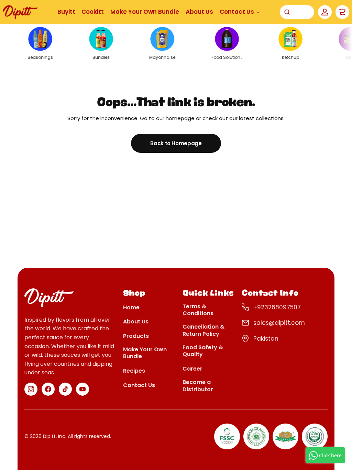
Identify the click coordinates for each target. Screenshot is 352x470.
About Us (199, 12)
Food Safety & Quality (203, 351)
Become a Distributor (198, 386)
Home (131, 307)
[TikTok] (65, 389)
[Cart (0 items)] (342, 12)
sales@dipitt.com (279, 323)
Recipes (134, 371)
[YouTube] (82, 389)
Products (136, 336)
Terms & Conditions (198, 310)
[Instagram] (30, 389)
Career (192, 369)
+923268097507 (277, 307)
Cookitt (92, 12)
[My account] (325, 12)
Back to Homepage (175, 143)
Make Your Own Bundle (144, 12)
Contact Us (237, 12)
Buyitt (66, 12)
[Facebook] (48, 389)
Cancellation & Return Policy (203, 330)
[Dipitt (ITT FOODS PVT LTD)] (20, 12)
